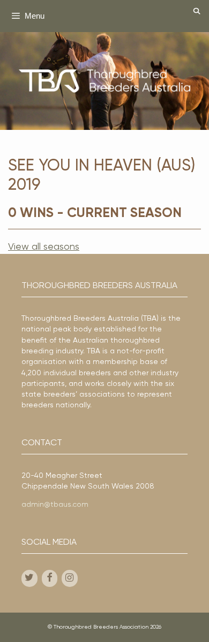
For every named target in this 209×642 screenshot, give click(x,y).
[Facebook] (50, 578)
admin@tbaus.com (54, 504)
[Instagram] (70, 578)
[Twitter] (29, 578)
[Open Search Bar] (197, 12)
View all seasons (43, 247)
